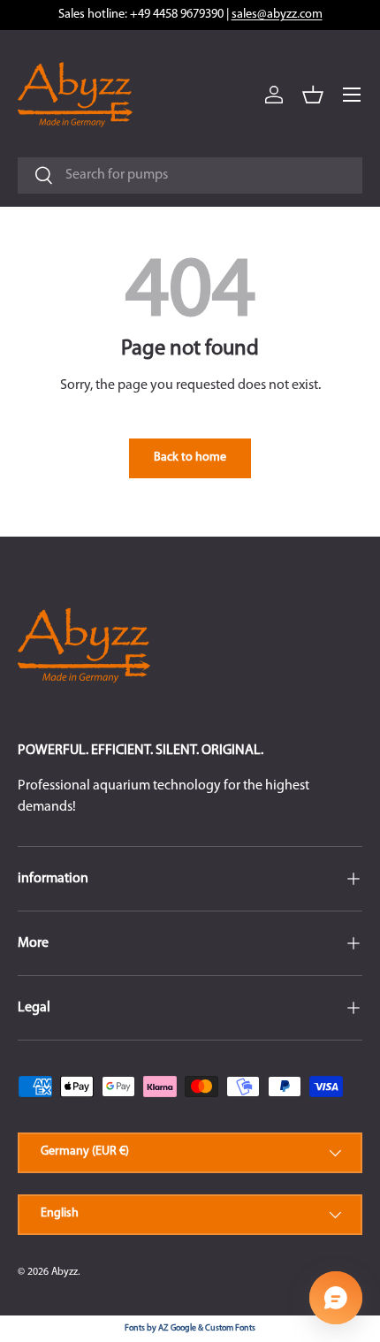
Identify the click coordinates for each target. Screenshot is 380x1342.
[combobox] (190, 175)
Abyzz (64, 1272)
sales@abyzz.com (277, 14)
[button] (312, 94)
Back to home (190, 457)
